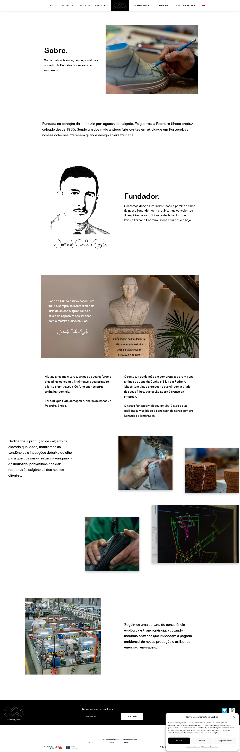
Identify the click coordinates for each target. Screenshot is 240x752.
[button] (234, 717)
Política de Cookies (193, 747)
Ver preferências (225, 740)
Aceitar (179, 740)
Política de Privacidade (209, 747)
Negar (202, 740)
